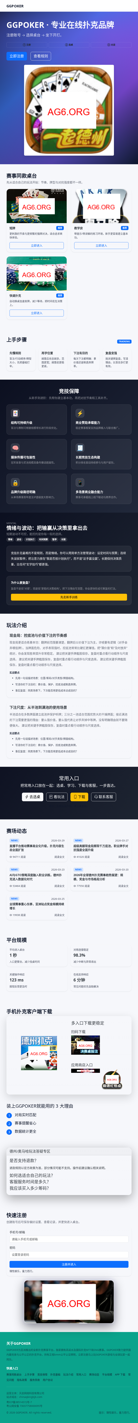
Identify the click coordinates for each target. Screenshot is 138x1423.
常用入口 (81, 1374)
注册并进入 (69, 1264)
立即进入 (36, 246)
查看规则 (41, 56)
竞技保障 (42, 1374)
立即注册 (17, 56)
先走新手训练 (69, 597)
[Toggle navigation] (126, 5)
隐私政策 (22, 1380)
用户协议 (48, 1380)
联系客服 (105, 796)
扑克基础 (55, 1374)
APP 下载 (120, 1374)
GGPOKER (15, 6)
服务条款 (35, 1380)
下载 (81, 796)
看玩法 (59, 796)
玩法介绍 (68, 1374)
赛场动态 (94, 1374)
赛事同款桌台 (14, 1374)
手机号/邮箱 (17, 1232)
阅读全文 (59, 857)
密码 (12, 1248)
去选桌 (34, 796)
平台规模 (107, 1374)
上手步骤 (29, 1374)
